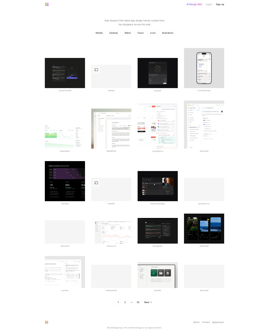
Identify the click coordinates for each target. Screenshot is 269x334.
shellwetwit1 (111, 290)
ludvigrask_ (158, 246)
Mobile (99, 33)
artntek (111, 90)
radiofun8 (204, 246)
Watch (128, 33)
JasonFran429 (64, 90)
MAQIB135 (111, 151)
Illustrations (167, 33)
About (196, 322)
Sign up (220, 4)
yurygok (157, 90)
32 (138, 302)
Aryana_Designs (157, 203)
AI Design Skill (194, 4)
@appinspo (218, 322)
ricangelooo (157, 151)
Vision (140, 33)
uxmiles (64, 290)
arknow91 (204, 151)
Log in (209, 4)
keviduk (65, 203)
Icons (153, 33)
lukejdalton (65, 151)
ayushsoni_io (204, 203)
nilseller (111, 203)
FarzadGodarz (204, 90)
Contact (206, 322)
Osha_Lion (111, 246)
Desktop (113, 33)
